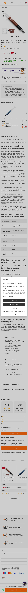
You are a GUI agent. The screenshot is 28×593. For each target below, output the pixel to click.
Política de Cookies (8, 311)
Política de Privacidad (19, 311)
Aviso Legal (14, 314)
